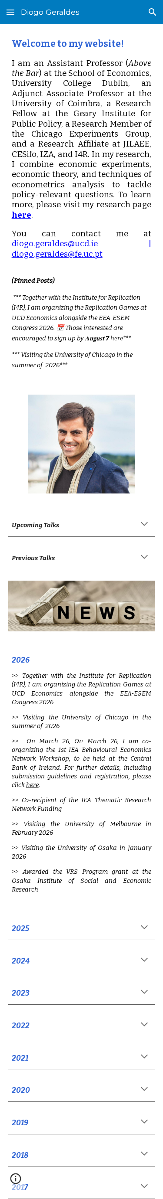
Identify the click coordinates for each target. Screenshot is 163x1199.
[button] (10, 12)
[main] (81, 204)
